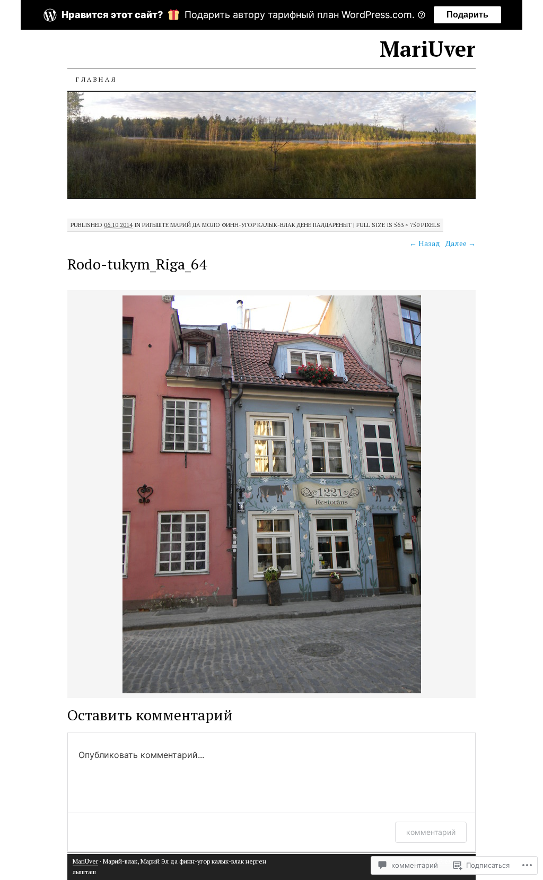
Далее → (460, 243)
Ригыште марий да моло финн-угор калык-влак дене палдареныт (247, 225)
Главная (96, 79)
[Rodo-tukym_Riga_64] (271, 691)
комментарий (431, 832)
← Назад (424, 243)
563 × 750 (406, 225)
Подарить (467, 14)
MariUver (428, 48)
